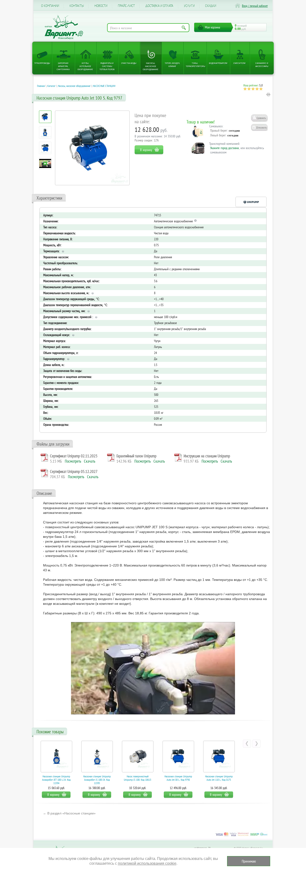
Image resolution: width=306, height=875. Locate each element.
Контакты (77, 6)
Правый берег (218, 130)
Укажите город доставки (224, 148)
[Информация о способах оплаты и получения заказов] (241, 836)
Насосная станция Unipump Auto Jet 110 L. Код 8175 (178, 778)
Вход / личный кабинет (255, 6)
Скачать (89, 461)
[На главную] (64, 27)
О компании (50, 6)
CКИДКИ (210, 6)
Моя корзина (212, 27)
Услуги (189, 6)
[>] (256, 744)
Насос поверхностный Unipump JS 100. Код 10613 (96, 778)
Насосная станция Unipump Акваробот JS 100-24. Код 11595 (56, 780)
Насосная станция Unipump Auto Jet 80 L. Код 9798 (137, 778)
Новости (100, 6)
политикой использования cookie (147, 863)
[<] (247, 744)
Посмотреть (73, 461)
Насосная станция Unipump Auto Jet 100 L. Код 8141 (219, 778)
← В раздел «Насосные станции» (69, 813)
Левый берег (218, 135)
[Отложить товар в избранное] (259, 127)
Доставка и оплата (159, 6)
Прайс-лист (126, 6)
